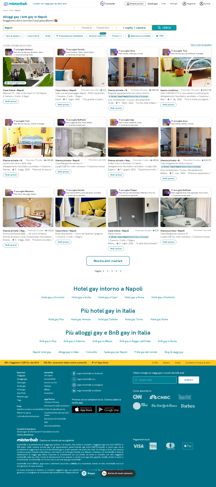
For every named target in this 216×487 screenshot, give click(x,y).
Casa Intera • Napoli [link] (13, 90)
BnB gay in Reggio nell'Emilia (135, 341)
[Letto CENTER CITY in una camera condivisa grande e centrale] (206, 84)
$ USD (155, 362)
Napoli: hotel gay (42, 352)
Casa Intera (33, 35)
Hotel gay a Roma (134, 297)
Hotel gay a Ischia (81, 297)
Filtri (161, 35)
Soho (110, 449)
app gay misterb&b (72, 459)
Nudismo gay (22, 396)
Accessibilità (49, 379)
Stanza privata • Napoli (118, 90)
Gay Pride (21, 393)
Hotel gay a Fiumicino (163, 297)
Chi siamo (48, 375)
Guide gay (153, 3)
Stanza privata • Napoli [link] (67, 160)
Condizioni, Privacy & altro (197, 362)
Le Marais (86, 452)
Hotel (48, 35)
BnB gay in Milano (102, 341)
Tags (19, 400)
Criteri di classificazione (54, 409)
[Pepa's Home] (153, 225)
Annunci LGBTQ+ (97, 35)
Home (5, 10)
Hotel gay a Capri (107, 297)
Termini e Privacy (51, 402)
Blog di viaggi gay (174, 352)
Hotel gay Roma (159, 319)
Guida (177, 362)
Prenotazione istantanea (71, 35)
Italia (11, 10)
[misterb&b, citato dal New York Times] (164, 406)
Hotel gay (174, 3)
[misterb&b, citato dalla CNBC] (160, 397)
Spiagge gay (22, 379)
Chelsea (96, 452)
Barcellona (45, 452)
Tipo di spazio (12, 35)
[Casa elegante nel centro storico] (206, 154)
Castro (58, 452)
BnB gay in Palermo (74, 341)
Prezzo (115, 35)
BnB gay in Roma (167, 341)
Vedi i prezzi (11, 101)
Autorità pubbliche (52, 426)
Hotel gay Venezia (81, 319)
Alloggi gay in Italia (68, 352)
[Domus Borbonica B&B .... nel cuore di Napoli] (48, 225)
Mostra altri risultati (108, 261)
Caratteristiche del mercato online (56, 414)
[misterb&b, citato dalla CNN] (137, 397)
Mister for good (24, 413)
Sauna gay (21, 382)
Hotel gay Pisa (56, 319)
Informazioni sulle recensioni (56, 405)
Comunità (110, 3)
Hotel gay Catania (108, 319)
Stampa (47, 386)
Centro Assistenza (25, 434)
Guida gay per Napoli (115, 352)
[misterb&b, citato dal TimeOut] (184, 397)
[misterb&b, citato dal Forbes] (187, 406)
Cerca (166, 27)
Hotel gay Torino (134, 319)
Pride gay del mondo (145, 352)
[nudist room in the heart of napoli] (153, 154)
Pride (164, 3)
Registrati (191, 3)
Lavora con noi (50, 382)
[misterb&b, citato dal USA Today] (140, 406)
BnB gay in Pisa (48, 341)
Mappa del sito (72, 472)
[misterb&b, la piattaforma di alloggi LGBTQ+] (14, 4)
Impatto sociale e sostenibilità (30, 409)
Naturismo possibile (140, 35)
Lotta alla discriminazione (28, 416)
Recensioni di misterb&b (55, 419)
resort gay (112, 447)
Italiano (166, 362)
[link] (48, 84)
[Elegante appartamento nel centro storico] (153, 84)
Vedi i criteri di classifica (201, 45)
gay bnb (89, 457)
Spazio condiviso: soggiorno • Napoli (170, 90)
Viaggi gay (21, 375)
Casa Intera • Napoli (118, 230)
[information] (11, 52)
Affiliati (47, 389)
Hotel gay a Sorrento (52, 297)
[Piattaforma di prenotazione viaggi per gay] (27, 439)
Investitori (48, 393)
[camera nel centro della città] (48, 154)
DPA (46, 422)
